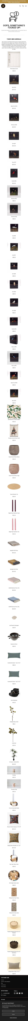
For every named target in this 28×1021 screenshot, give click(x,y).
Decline (13, 1014)
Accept (13, 1011)
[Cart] (23, 6)
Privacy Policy (3, 986)
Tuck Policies (3, 984)
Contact (2, 979)
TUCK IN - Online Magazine (5, 981)
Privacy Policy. (6, 1007)
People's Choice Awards (15, 2)
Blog (2, 983)
